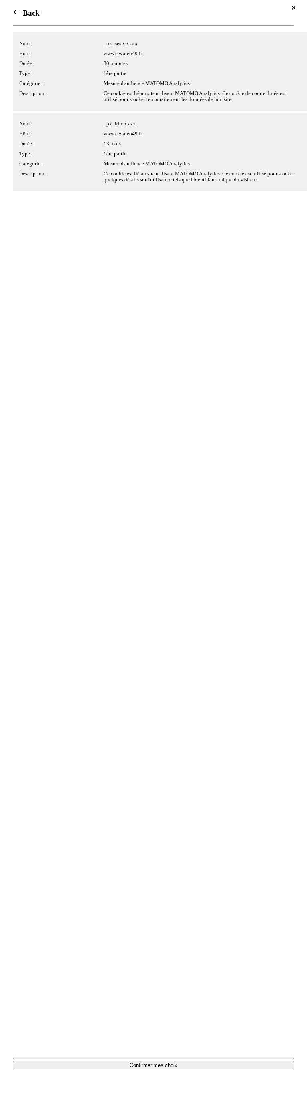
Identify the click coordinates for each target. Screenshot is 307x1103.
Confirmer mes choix (153, 1065)
